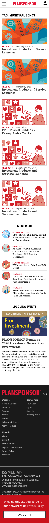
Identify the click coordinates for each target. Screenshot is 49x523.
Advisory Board (9, 443)
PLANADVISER (14, 475)
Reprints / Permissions (12, 447)
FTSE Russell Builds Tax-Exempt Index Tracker (19, 131)
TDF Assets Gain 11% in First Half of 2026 (29, 266)
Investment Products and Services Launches (19, 172)
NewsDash (31, 403)
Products (7, 46)
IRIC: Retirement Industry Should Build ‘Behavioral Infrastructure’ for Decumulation (29, 237)
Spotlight (30, 411)
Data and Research (21, 232)
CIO (4, 475)
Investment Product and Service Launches (24, 50)
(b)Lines (30, 407)
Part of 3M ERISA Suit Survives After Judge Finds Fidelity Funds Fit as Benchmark (29, 293)
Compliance (17, 246)
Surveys (5, 411)
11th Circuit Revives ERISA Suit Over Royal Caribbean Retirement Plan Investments (29, 279)
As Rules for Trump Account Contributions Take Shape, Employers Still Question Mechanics (27, 252)
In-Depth (6, 407)
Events (5, 418)
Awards (5, 414)
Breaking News (33, 414)
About (4, 436)
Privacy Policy (8, 451)
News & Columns (9, 403)
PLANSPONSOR (32, 475)
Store (4, 458)
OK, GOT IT (24, 514)
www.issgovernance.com (14, 485)
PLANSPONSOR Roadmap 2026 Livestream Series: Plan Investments (23, 343)
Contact (5, 440)
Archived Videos (9, 425)
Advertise (6, 454)
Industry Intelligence (11, 422)
